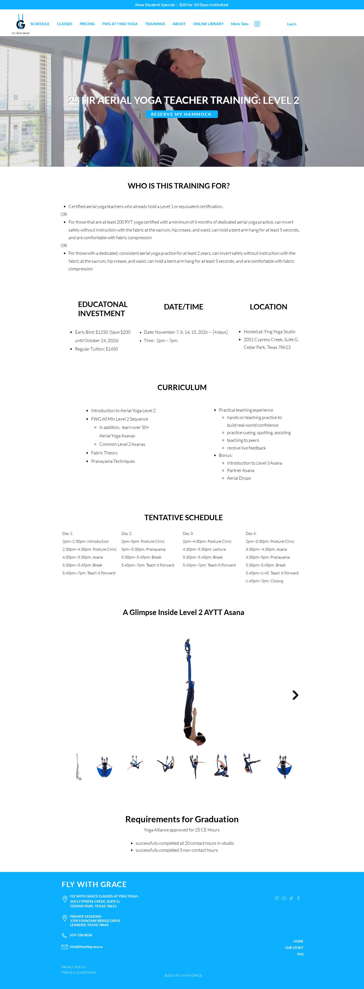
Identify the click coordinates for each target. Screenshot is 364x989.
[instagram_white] (277, 898)
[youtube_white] (284, 898)
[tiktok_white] (291, 898)
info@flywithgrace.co (86, 946)
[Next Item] (295, 695)
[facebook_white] (298, 898)
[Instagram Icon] (257, 24)
